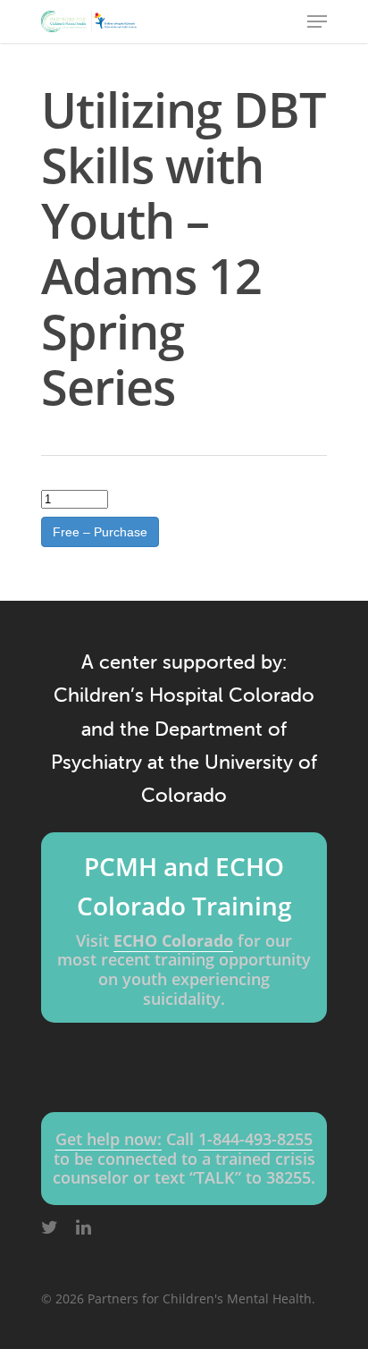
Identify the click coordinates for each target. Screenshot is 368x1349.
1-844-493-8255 (255, 1139)
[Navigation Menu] (317, 21)
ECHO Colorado (173, 940)
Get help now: (108, 1139)
